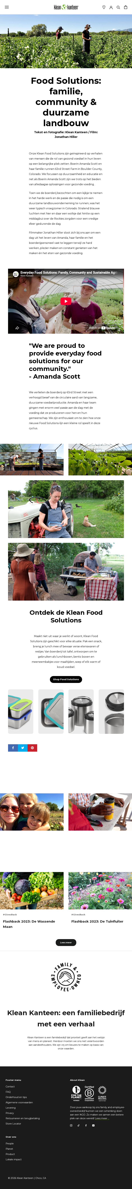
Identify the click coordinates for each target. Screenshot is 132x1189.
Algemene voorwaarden (19, 1102)
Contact (10, 1086)
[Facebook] (86, 1125)
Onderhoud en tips (16, 1097)
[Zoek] (118, 7)
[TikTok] (78, 1125)
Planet (9, 1148)
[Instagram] (71, 1125)
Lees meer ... (102, 1118)
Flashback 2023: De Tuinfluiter (97, 921)
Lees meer (66, 942)
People (10, 1143)
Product (10, 1154)
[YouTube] (93, 1125)
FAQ (8, 1091)
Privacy (10, 1113)
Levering (11, 1107)
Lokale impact (14, 1159)
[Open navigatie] (7, 7)
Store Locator (13, 1123)
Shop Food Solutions (66, 679)
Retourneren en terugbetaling (23, 1118)
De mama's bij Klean (20, 837)
